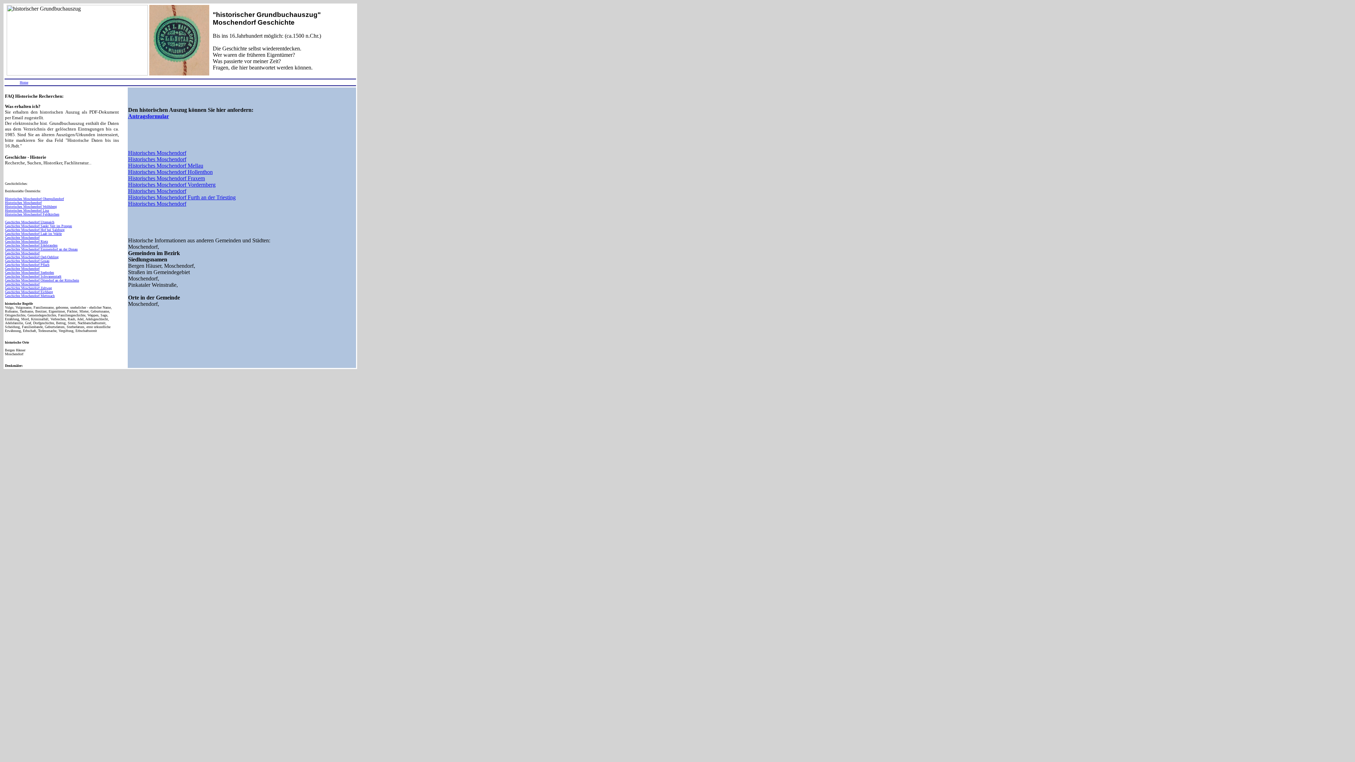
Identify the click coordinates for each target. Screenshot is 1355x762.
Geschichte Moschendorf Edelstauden (31, 245)
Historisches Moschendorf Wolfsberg (31, 206)
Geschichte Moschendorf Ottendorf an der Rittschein (42, 280)
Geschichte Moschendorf (22, 238)
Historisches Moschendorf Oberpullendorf (34, 199)
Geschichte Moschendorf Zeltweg (28, 288)
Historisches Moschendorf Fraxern (166, 178)
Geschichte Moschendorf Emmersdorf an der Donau (41, 249)
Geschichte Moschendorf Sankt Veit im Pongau (38, 226)
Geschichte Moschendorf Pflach (27, 265)
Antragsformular (148, 116)
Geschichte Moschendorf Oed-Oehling (32, 257)
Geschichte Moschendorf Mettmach (30, 296)
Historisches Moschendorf (23, 203)
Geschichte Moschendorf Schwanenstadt (33, 276)
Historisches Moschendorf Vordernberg (172, 185)
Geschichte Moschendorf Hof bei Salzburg (35, 230)
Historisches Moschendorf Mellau (165, 166)
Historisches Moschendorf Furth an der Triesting (182, 197)
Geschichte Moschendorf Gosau (27, 261)
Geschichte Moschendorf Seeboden (29, 272)
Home (24, 82)
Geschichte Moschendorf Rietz (26, 241)
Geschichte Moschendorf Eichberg (29, 292)
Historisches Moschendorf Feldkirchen (32, 214)
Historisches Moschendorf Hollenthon (170, 172)
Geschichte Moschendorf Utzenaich (29, 222)
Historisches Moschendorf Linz (27, 210)
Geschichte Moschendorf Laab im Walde (33, 234)
